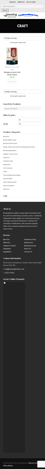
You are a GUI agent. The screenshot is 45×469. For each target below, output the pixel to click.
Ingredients (7, 252)
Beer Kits (21, 2)
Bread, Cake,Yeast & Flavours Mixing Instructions (19, 147)
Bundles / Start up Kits (10, 154)
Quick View (12, 63)
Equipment (6, 164)
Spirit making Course (9, 182)
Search (5, 10)
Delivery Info (28, 242)
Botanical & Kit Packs (10, 143)
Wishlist (12, 2)
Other (5, 171)
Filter (5, 124)
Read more (12, 82)
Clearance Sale (8, 161)
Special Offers (7, 178)
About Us (27, 248)
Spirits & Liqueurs (8, 185)
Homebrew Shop (30, 239)
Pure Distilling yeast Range (11, 175)
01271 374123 (9, 273)
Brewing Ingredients (9, 150)
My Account (31, 2)
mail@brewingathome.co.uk (14, 269)
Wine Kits (6, 189)
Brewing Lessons (30, 245)
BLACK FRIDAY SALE (9, 140)
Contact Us (28, 252)
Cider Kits (6, 157)
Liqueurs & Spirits (9, 245)
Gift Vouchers (7, 168)
